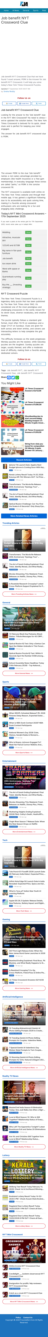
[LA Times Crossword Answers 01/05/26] (12, 440)
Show (28, 232)
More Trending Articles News (22, 594)
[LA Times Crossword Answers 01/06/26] (12, 413)
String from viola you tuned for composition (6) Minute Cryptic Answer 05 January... (34, 447)
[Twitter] (13, 377)
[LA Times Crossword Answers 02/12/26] (12, 399)
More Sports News (23, 752)
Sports (35, 10)
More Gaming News (22, 988)
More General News (22, 673)
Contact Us (27, 1317)
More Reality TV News (22, 1147)
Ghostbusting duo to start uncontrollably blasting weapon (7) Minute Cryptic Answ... (35, 419)
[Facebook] (9, 377)
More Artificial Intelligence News (22, 1067)
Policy (18, 1317)
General (26, 10)
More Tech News (22, 911)
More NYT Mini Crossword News (22, 1301)
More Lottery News (22, 1226)
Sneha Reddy (9, 91)
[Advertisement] (24, 42)
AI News (16, 10)
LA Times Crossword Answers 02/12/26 (34, 389)
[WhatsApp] (17, 377)
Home (6, 10)
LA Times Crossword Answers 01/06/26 (34, 403)
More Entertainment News (23, 832)
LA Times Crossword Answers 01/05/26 (34, 431)
